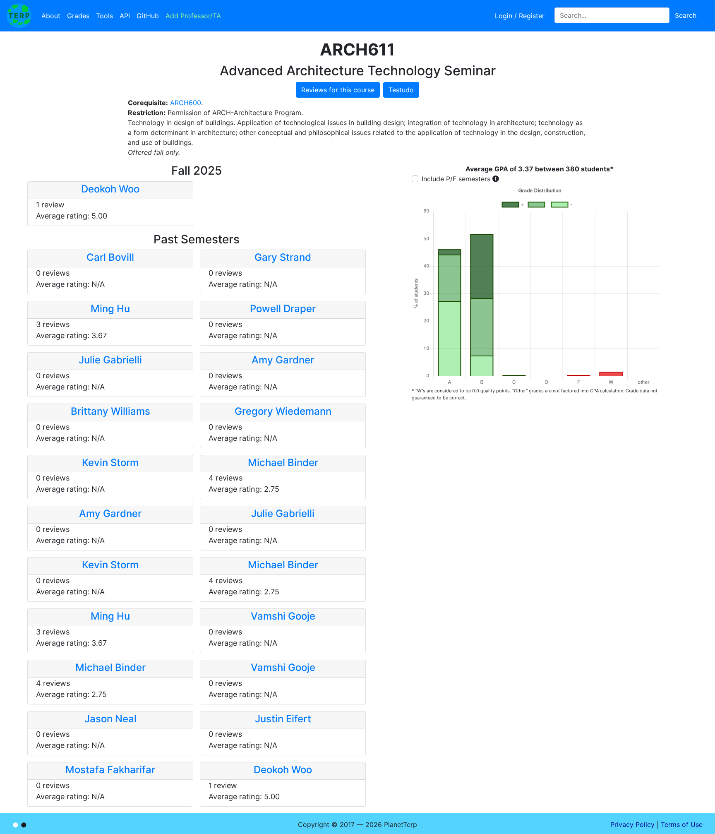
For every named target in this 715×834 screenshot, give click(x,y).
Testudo (401, 90)
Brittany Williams (110, 411)
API (125, 16)
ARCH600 (185, 103)
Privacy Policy (632, 824)
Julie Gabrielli (110, 360)
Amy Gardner (283, 360)
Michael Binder (283, 463)
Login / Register (520, 16)
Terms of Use (682, 824)
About (50, 16)
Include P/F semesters (456, 179)
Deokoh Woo (110, 189)
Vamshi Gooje (283, 616)
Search (685, 15)
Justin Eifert (283, 719)
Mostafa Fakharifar (110, 770)
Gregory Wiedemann (283, 411)
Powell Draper (283, 309)
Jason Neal (110, 719)
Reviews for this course (337, 90)
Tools (104, 16)
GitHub (148, 16)
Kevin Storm (110, 463)
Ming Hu (110, 309)
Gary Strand (282, 257)
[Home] (19, 15)
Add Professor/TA (193, 16)
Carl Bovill (110, 257)
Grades (78, 16)
